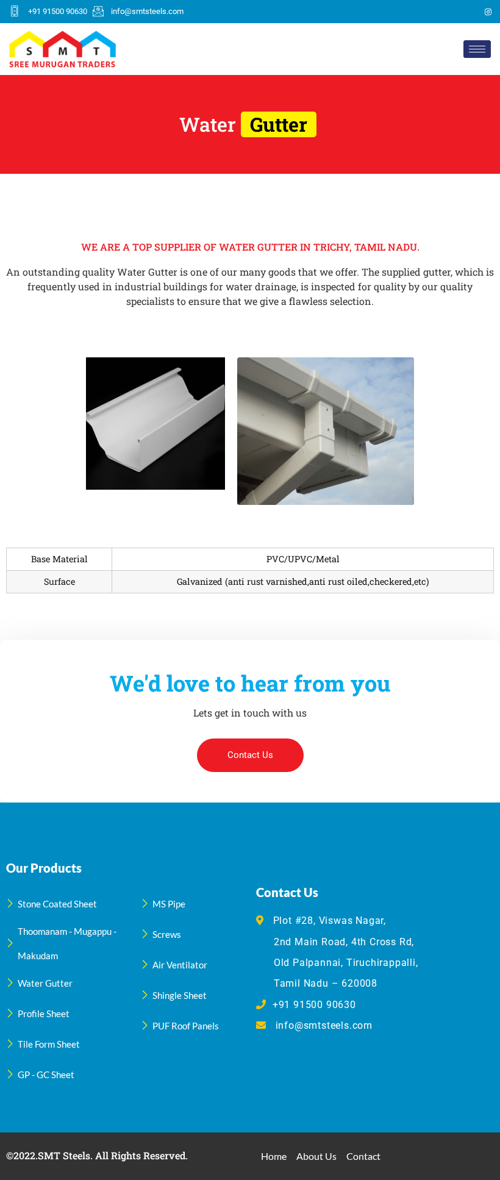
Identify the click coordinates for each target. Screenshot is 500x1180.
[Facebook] (425, 11)
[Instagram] (488, 11)
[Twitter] (446, 11)
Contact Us (250, 754)
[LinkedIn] (467, 11)
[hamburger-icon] (477, 49)
